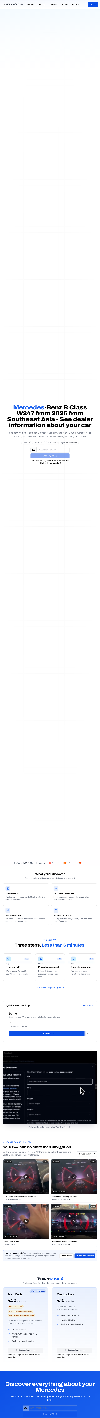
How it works (66, 1256)
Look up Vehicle (47, 1033)
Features (30, 4)
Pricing (42, 4)
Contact (53, 4)
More (74, 4)
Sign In (93, 4)
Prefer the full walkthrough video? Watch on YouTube (50, 1127)
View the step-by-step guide (48, 987)
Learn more (88, 1005)
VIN (10, 1023)
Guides (65, 4)
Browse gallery (85, 1154)
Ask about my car (86, 1256)
